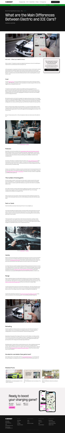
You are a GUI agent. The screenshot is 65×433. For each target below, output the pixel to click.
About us (39, 420)
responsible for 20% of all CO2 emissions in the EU (30, 151)
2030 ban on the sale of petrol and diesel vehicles (23, 269)
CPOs (28, 420)
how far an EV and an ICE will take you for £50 (28, 293)
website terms (51, 424)
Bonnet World (32, 1)
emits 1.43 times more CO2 (33, 160)
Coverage (18, 423)
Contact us (40, 421)
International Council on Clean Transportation (15, 171)
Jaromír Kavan (22, 250)
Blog (22, 10)
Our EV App (19, 420)
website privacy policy (52, 423)
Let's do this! (12, 407)
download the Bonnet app (27, 356)
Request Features (20, 424)
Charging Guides (22, 1)
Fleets (28, 421)
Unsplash (27, 250)
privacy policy (51, 420)
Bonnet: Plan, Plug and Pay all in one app (12, 10)
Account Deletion (41, 424)
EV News (37, 1)
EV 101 (27, 1)
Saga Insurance (11, 81)
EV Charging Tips (43, 1)
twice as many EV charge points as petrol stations (20, 348)
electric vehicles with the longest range (12, 281)
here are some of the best (15, 260)
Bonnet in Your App (30, 423)
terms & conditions (52, 421)
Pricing (18, 421)
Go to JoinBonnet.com (55, 1)
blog (39, 423)
